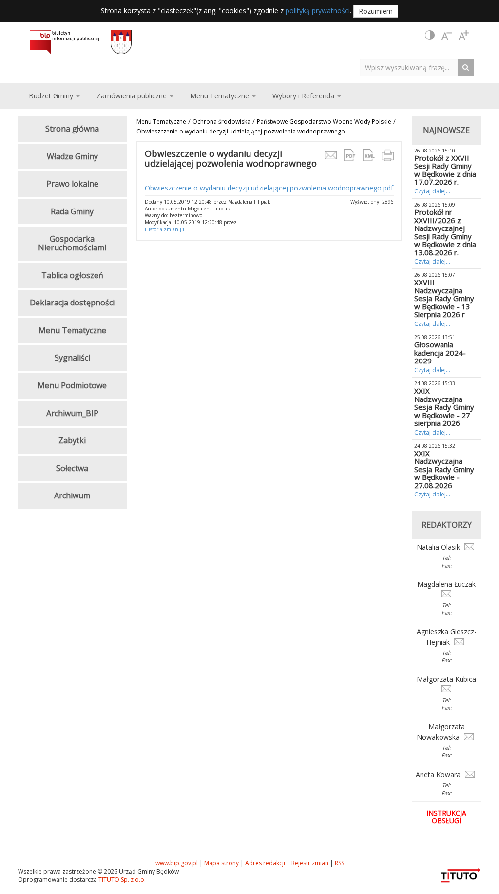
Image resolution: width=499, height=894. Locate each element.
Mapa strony (221, 863)
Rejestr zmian (309, 863)
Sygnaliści (72, 357)
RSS (339, 863)
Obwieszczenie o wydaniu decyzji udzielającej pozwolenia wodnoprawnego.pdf (269, 187)
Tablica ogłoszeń (72, 275)
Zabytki (72, 440)
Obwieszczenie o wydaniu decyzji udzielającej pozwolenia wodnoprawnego (240, 131)
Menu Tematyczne (161, 121)
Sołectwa (72, 468)
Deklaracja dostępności (72, 302)
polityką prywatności (318, 10)
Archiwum (72, 495)
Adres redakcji (265, 863)
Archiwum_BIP (72, 413)
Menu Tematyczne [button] (220, 95)
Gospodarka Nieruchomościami (72, 243)
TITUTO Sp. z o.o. (121, 879)
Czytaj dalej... (432, 191)
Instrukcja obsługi (446, 816)
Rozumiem (376, 11)
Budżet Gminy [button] (52, 95)
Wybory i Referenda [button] (304, 95)
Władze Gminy (72, 156)
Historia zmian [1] (166, 229)
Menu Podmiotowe (72, 385)
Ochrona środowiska (221, 121)
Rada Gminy (72, 211)
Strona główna (72, 128)
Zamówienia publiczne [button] (132, 95)
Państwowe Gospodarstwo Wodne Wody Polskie (324, 121)
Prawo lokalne (72, 183)
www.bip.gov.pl (176, 863)
